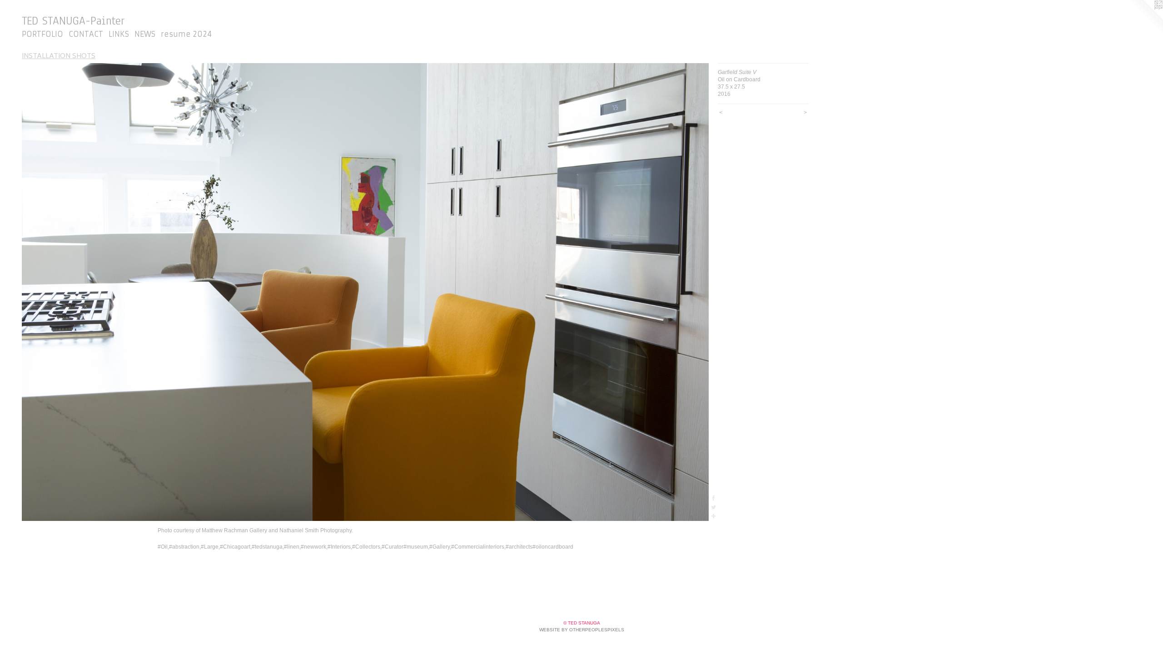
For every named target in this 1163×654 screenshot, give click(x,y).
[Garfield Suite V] (365, 292)
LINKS (119, 34)
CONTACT (86, 34)
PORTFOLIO (42, 34)
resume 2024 (186, 34)
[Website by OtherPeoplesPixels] (1145, 18)
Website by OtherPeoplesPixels (581, 629)
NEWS (144, 34)
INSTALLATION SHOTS (58, 55)
